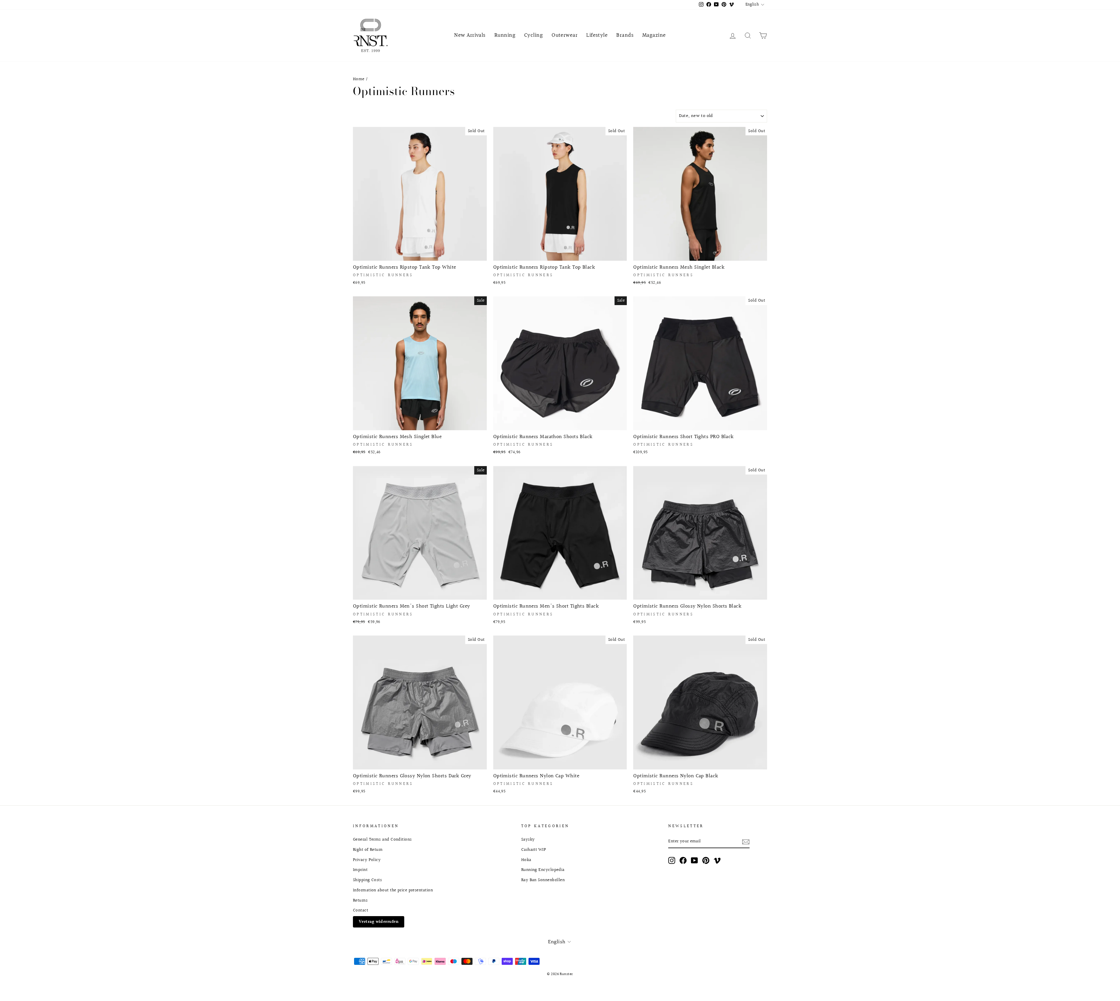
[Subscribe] (746, 842)
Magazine (654, 35)
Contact (360, 910)
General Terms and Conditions (382, 839)
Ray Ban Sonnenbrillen (543, 879)
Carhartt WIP (533, 849)
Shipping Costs (367, 879)
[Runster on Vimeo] (717, 860)
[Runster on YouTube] (694, 860)
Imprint (360, 869)
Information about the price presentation (393, 890)
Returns (360, 900)
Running (504, 35)
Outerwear (565, 35)
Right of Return (368, 849)
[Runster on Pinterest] (705, 860)
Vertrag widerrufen (378, 921)
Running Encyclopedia (543, 869)
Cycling (533, 35)
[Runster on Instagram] (671, 860)
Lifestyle (597, 35)
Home (359, 79)
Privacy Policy (367, 859)
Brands (625, 35)
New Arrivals (469, 35)
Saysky (528, 839)
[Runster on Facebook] (683, 860)
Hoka (526, 859)
